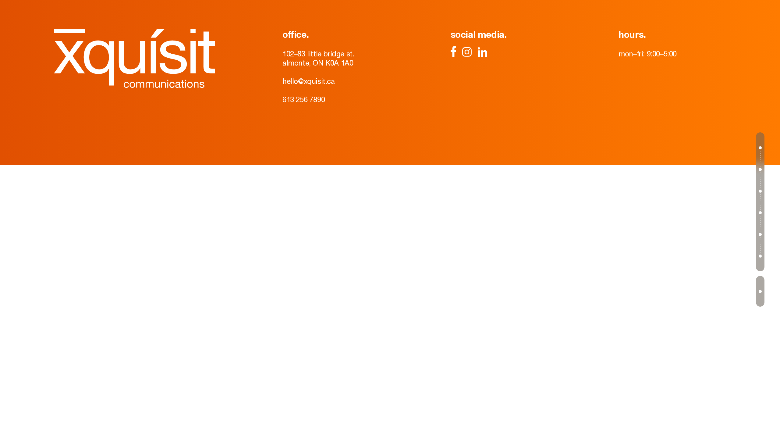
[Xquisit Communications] (134, 58)
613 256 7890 (303, 99)
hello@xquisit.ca (308, 81)
